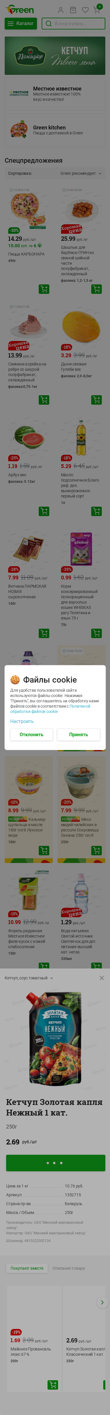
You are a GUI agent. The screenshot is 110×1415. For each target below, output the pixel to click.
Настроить (22, 721)
